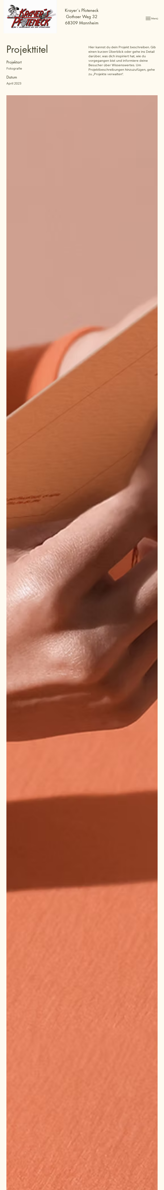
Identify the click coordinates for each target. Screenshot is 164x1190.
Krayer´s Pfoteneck (81, 10)
